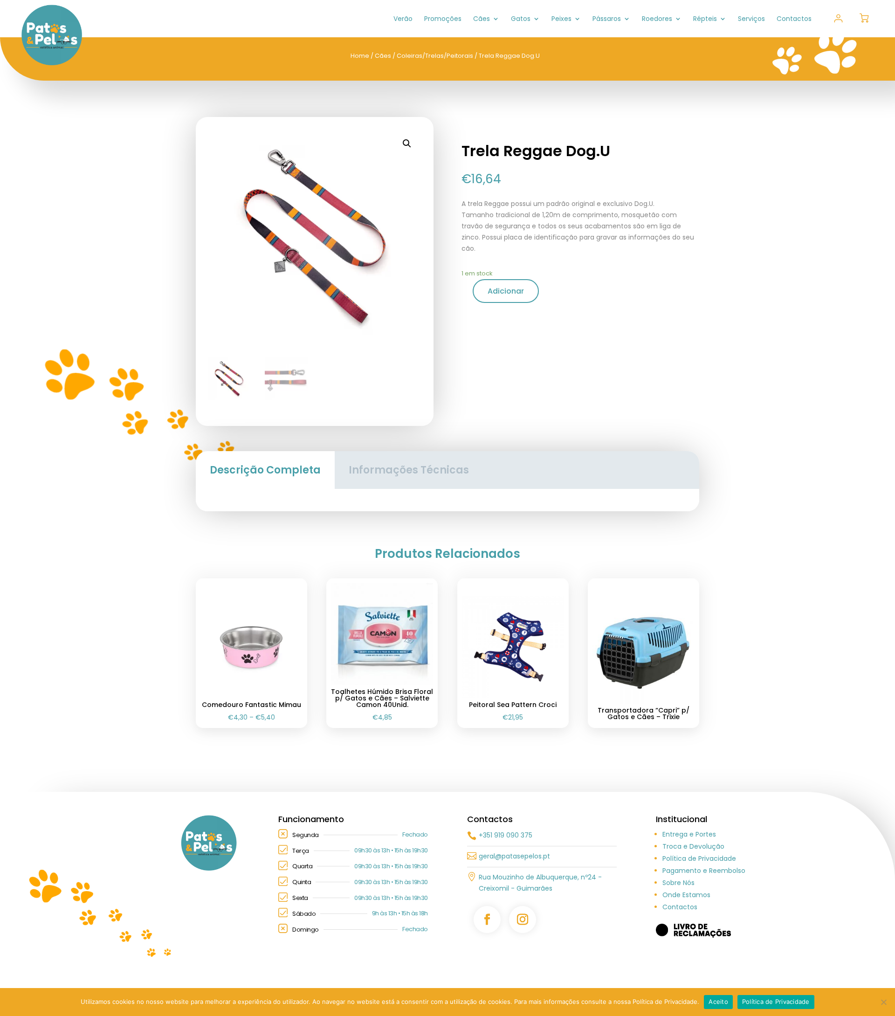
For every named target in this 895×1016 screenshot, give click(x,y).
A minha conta (838, 18)
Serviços (751, 19)
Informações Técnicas (409, 470)
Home (360, 55)
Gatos (520, 19)
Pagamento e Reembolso (703, 870)
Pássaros (606, 19)
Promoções (442, 19)
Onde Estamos (686, 894)
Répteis (705, 19)
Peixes (561, 19)
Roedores (657, 19)
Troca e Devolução (693, 846)
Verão (403, 19)
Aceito (718, 1001)
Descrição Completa (265, 470)
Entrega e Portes (689, 834)
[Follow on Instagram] (522, 919)
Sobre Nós (678, 882)
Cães (481, 19)
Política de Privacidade (699, 858)
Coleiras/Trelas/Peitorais (435, 55)
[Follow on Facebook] (487, 919)
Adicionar (506, 291)
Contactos (794, 19)
